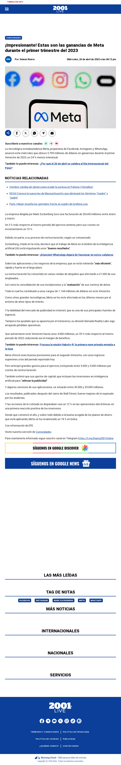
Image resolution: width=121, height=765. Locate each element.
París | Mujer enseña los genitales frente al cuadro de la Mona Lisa (48, 204)
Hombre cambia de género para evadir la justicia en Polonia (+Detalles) (51, 187)
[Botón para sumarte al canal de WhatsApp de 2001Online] (46, 143)
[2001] (60, 9)
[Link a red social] (42, 721)
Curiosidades (13, 38)
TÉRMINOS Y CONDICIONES (45, 732)
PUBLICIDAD (69, 739)
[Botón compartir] (8, 133)
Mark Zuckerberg (63, 600)
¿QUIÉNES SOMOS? (49, 746)
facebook (24, 600)
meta (82, 600)
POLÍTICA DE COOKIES (47, 739)
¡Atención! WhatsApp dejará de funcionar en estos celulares (76, 254)
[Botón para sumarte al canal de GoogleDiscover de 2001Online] (60, 448)
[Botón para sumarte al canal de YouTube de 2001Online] (56, 143)
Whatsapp (96, 600)
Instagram (42, 600)
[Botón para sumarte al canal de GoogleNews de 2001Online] (60, 463)
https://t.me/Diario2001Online (95, 438)
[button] (17, 133)
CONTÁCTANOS (71, 746)
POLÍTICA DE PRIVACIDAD (76, 732)
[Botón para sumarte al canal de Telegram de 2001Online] (51, 143)
